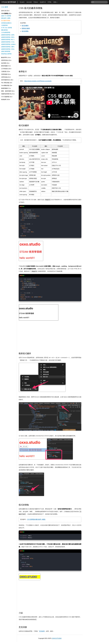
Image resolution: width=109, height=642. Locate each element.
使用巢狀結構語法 (6, 23)
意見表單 (42, 631)
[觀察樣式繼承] (32, 353)
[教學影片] (28, 71)
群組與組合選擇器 (6, 53)
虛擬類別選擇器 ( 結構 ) (8, 35)
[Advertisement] (50, 337)
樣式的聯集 (25, 31)
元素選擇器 (4, 25)
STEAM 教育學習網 (9, 2)
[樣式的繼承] (30, 125)
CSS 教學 (4, 7)
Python (36, 2)
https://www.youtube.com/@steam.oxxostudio (38, 81)
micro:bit (29, 2)
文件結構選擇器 (5, 32)
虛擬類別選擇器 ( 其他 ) (8, 49)
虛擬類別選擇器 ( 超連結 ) (8, 44)
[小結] (24, 613)
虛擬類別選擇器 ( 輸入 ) (8, 39)
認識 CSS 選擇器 (6, 15)
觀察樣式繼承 (26, 28)
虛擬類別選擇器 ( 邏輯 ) (8, 46)
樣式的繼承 (25, 25)
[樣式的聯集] (30, 505)
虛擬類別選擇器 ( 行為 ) (8, 42)
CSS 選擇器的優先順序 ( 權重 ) (36, 519)
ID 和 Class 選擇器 (6, 27)
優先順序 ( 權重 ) (6, 18)
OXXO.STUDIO (56, 638)
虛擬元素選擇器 (5, 51)
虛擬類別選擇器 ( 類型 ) (8, 37)
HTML (49, 2)
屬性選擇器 (4, 30)
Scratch (22, 2)
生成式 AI (43, 2)
